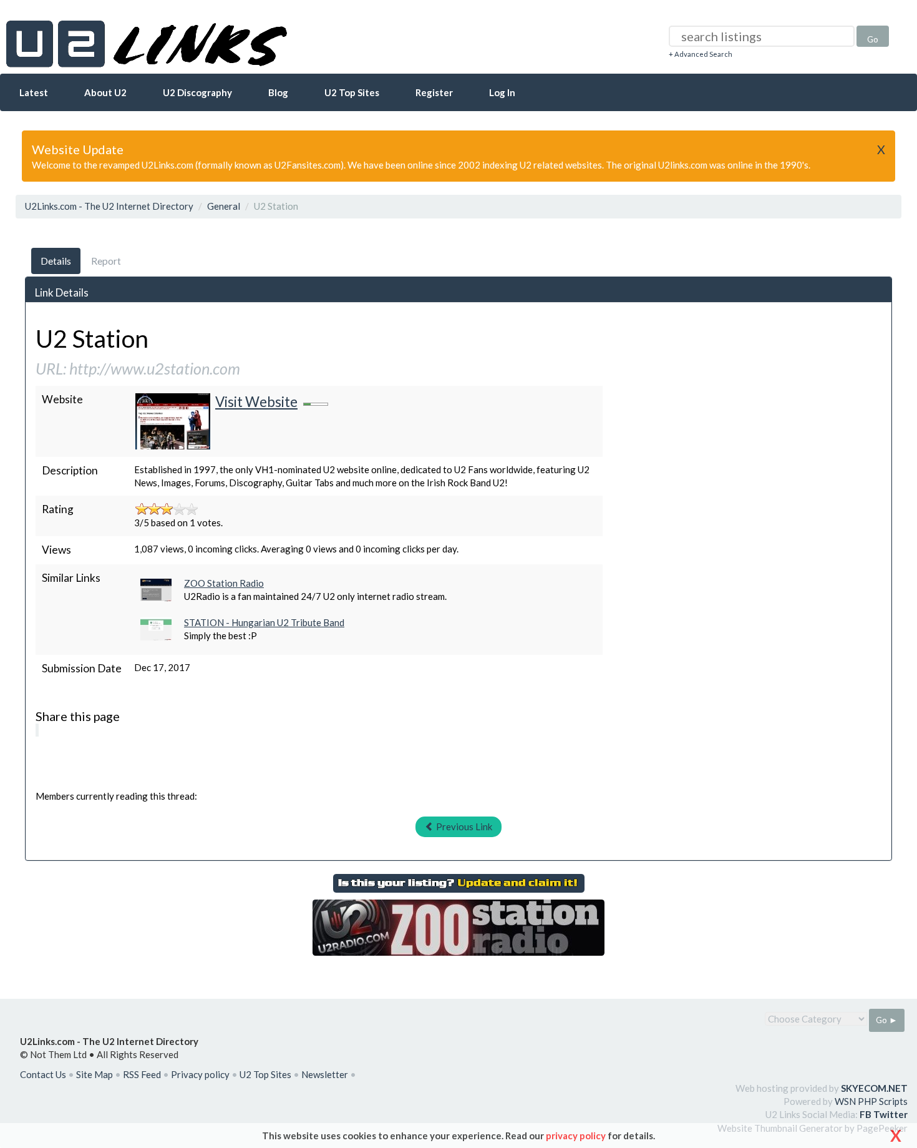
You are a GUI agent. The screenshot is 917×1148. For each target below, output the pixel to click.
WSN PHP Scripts (871, 1101)
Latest (33, 92)
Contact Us (43, 1074)
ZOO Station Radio (224, 583)
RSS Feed (142, 1074)
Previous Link (463, 826)
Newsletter (324, 1074)
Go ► (887, 1019)
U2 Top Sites (351, 92)
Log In (502, 92)
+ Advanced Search (700, 54)
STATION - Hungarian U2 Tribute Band (264, 622)
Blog (278, 92)
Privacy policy (200, 1074)
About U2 (105, 92)
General (223, 206)
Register (434, 92)
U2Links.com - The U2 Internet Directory (109, 206)
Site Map (94, 1074)
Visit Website (256, 401)
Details (56, 261)
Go (872, 39)
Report (106, 261)
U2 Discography (197, 92)
